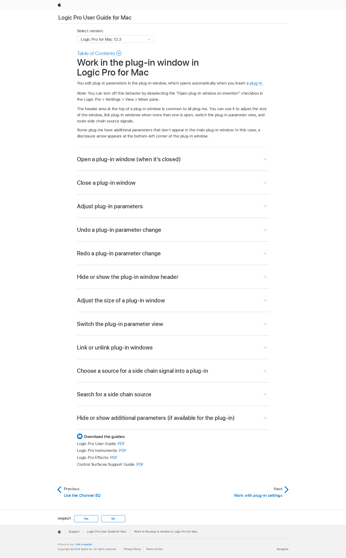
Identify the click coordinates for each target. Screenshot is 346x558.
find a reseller (84, 544)
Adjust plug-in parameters (110, 206)
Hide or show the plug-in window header (128, 276)
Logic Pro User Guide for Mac (94, 17)
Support (74, 531)
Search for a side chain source (114, 394)
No (113, 518)
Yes (86, 518)
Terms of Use (154, 549)
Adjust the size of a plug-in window (121, 300)
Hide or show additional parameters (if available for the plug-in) (156, 417)
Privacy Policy (132, 549)
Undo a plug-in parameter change (119, 229)
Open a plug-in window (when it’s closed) (129, 159)
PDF (121, 443)
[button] (99, 53)
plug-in (256, 83)
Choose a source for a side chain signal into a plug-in (142, 370)
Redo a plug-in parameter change (119, 253)
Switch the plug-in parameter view (120, 324)
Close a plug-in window (106, 182)
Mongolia (282, 549)
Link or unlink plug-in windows (115, 347)
